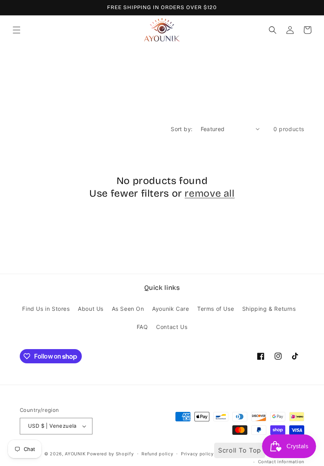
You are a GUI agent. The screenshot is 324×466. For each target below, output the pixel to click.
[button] (16, 30)
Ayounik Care (170, 308)
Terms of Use (215, 308)
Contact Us (171, 326)
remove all (209, 193)
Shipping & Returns (269, 308)
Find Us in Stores (46, 308)
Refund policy (157, 454)
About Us (91, 308)
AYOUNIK (75, 454)
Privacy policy (197, 454)
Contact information (281, 461)
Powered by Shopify (110, 454)
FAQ (142, 326)
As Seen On (128, 308)
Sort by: (181, 129)
